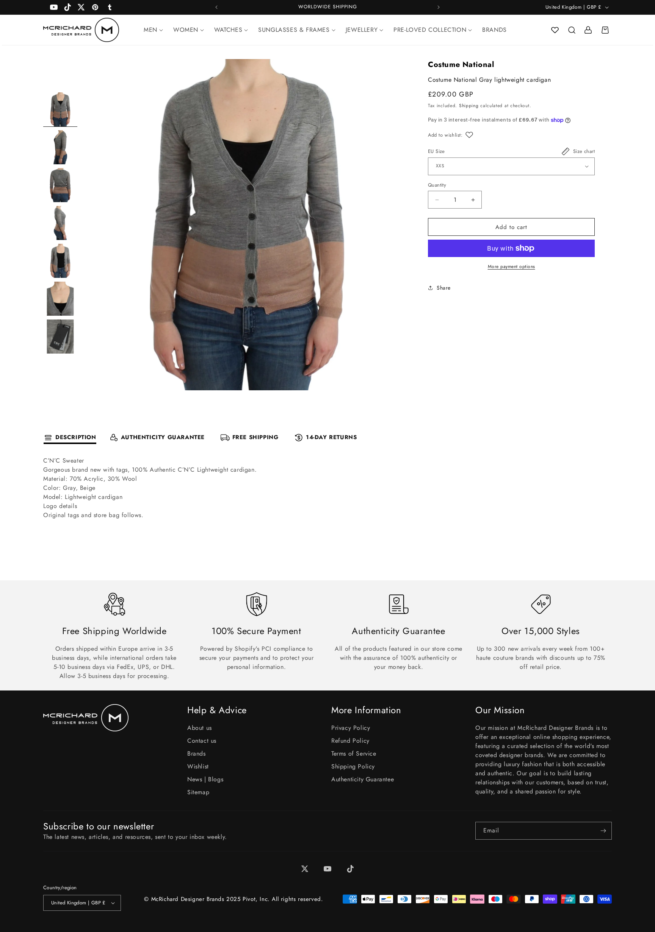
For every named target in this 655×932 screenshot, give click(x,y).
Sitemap (198, 792)
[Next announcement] (438, 7)
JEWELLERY (362, 29)
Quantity (437, 185)
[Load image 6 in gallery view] (60, 299)
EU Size (436, 151)
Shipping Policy (353, 766)
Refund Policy (350, 740)
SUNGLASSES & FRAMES (293, 29)
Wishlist (198, 766)
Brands (196, 753)
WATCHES (228, 29)
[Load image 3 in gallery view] (60, 185)
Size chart (584, 151)
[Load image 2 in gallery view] (60, 147)
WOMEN (185, 29)
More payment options (511, 266)
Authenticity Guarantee (362, 779)
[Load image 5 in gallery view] (60, 261)
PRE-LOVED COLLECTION (429, 29)
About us (199, 727)
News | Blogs (205, 779)
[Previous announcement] (216, 7)
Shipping (469, 106)
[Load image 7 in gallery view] (60, 336)
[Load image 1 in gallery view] (60, 109)
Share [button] (444, 287)
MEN (150, 29)
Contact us (201, 740)
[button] (571, 30)
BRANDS (494, 29)
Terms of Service (353, 753)
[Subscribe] (603, 831)
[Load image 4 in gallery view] (60, 223)
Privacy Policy (350, 727)
